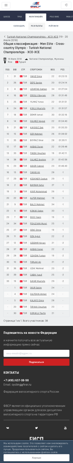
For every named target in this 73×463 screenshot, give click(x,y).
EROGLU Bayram (38, 96)
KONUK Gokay (36, 211)
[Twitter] (36, 428)
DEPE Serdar (36, 83)
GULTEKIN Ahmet (38, 294)
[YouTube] (65, 428)
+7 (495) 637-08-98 (16, 380)
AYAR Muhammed (38, 192)
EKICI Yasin (35, 217)
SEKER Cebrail (37, 166)
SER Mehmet (36, 134)
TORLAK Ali (35, 262)
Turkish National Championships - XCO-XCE (32, 37)
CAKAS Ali (35, 173)
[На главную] (35, 5)
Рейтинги (53, 26)
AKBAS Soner (36, 249)
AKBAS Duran (36, 147)
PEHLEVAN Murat (38, 224)
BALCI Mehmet (37, 205)
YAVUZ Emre (36, 76)
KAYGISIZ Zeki (36, 128)
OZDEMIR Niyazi (38, 243)
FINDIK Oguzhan (38, 153)
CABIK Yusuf (36, 275)
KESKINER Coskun (38, 179)
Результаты (37, 26)
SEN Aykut (35, 236)
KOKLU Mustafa (37, 109)
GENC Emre (35, 230)
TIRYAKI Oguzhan (38, 307)
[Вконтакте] (7, 428)
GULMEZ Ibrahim (38, 160)
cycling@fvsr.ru (22, 384)
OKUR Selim (36, 288)
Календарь (19, 26)
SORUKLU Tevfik (38, 313)
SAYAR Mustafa (37, 281)
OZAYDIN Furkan (37, 256)
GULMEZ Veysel (37, 121)
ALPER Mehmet (37, 198)
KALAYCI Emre (37, 301)
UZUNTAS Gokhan (38, 89)
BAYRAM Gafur (37, 185)
